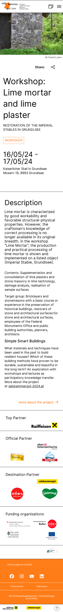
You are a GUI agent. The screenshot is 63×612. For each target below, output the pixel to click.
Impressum (42, 586)
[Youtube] (31, 576)
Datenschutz (17, 586)
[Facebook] (11, 576)
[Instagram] (21, 576)
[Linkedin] (41, 576)
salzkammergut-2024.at (26, 386)
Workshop (14, 140)
